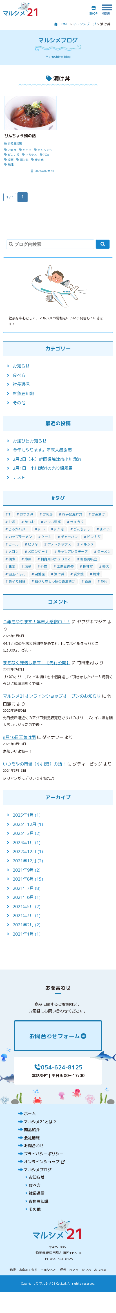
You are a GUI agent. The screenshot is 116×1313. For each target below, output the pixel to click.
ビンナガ (94, 536)
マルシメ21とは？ (40, 1121)
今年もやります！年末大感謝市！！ (36, 622)
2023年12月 (24, 824)
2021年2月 (23, 925)
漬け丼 (59, 574)
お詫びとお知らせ (29, 441)
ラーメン (104, 551)
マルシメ (87, 544)
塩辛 (27, 566)
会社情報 (32, 1137)
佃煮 (11, 559)
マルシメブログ (38, 1169)
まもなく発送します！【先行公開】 (36, 663)
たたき (59, 529)
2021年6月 (23, 897)
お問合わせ (34, 1145)
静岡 (104, 581)
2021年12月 (24, 861)
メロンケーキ (38, 551)
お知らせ (21, 366)
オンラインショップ (42, 1161)
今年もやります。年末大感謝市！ (44, 450)
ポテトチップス (59, 544)
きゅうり (77, 521)
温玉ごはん (16, 574)
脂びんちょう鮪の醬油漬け (55, 581)
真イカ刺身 (16, 581)
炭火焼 (78, 574)
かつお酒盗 (52, 521)
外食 (44, 566)
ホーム (30, 1113)
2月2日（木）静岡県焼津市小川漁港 (47, 459)
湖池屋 (40, 574)
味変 (11, 566)
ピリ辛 (33, 544)
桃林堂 (88, 566)
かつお (29, 521)
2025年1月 (23, 815)
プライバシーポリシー (43, 1153)
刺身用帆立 (88, 559)
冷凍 (27, 559)
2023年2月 (23, 833)
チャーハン (69, 536)
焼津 (96, 574)
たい (41, 529)
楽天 (105, 566)
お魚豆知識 (23, 394)
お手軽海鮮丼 (72, 514)
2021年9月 (23, 870)
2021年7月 (23, 888)
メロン (13, 551)
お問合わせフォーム (54, 1036)
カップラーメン (20, 536)
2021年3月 (23, 915)
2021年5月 (23, 906)
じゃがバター (18, 529)
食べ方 (19, 375)
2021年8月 (23, 879)
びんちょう (81, 529)
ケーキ (46, 536)
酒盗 (87, 581)
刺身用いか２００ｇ (56, 559)
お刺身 (48, 514)
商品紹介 (32, 1129)
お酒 (11, 521)
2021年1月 (23, 934)
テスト (19, 477)
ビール (13, 544)
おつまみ (26, 514)
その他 (19, 403)
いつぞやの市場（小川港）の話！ (34, 764)
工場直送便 (65, 566)
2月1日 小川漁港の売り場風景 (43, 468)
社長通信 (21, 384)
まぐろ (105, 529)
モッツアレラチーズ (72, 551)
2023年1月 (23, 842)
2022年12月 (24, 851)
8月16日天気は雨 (19, 737)
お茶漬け (98, 514)
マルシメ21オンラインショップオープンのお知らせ (52, 696)
